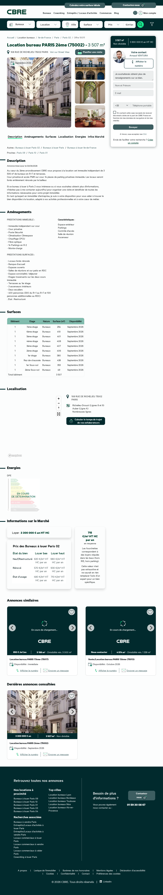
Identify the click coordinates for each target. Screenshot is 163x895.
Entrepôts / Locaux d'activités (82, 12)
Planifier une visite (92, 51)
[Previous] (12, 627)
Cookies (50, 873)
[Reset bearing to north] (58, 407)
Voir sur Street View (59, 51)
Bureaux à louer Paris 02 (27, 147)
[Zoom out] (58, 403)
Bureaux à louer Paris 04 (26, 811)
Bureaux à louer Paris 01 (26, 804)
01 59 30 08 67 (136, 805)
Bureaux (47, 12)
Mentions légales (104, 870)
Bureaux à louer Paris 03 (26, 808)
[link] (27, 670)
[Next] (72, 627)
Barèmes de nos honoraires (76, 870)
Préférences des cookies (108, 873)
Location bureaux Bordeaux (62, 797)
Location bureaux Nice (60, 804)
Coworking (58, 12)
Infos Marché (96, 136)
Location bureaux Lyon (60, 794)
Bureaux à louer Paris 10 (26, 801)
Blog (116, 12)
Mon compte (149, 12)
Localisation (65, 136)
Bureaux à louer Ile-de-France (81, 147)
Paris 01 (43, 152)
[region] (35, 426)
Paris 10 (32, 152)
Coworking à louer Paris (25, 856)
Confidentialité (68, 873)
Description (15, 136)
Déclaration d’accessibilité (132, 870)
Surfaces (50, 136)
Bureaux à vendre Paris (25, 821)
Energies (80, 136)
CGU (145, 134)
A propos (22, 870)
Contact (86, 873)
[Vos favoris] (135, 13)
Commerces (106, 12)
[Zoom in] (58, 398)
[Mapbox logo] (15, 455)
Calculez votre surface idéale (85, 5)
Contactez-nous (131, 5)
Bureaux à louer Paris (53, 147)
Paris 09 (21, 152)
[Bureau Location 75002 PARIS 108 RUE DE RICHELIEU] (39, 92)
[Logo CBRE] (23, 12)
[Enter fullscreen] (58, 414)
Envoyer (133, 127)
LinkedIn (107, 881)
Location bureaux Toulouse (62, 801)
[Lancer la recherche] (140, 24)
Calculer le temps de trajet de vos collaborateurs (88, 421)
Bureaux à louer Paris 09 (26, 798)
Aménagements (34, 136)
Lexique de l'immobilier (45, 870)
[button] (23, 24)
